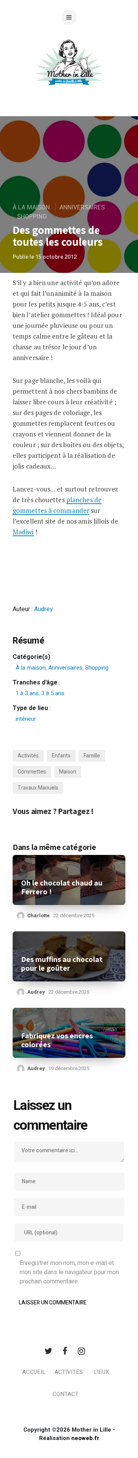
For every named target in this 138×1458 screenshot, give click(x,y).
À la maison (31, 207)
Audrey (43, 609)
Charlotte (38, 915)
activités (28, 756)
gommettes (32, 772)
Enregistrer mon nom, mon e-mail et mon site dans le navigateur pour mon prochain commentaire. (69, 1272)
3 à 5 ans (52, 693)
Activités (68, 1372)
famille (92, 756)
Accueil (34, 1372)
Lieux (101, 1372)
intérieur (26, 719)
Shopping (32, 216)
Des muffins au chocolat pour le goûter (62, 964)
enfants (61, 756)
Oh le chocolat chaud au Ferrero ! (61, 887)
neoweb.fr (85, 1438)
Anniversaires (82, 207)
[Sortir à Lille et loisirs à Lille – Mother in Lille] (69, 72)
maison (67, 772)
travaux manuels (38, 788)
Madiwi (23, 531)
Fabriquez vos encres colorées (57, 1040)
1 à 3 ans (27, 693)
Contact (66, 1394)
